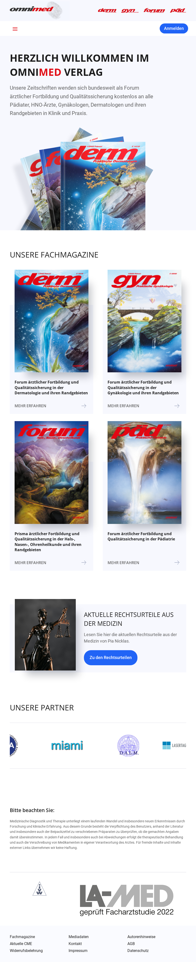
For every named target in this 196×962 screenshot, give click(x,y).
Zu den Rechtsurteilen (111, 657)
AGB (131, 944)
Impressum (78, 950)
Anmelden (174, 28)
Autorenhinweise (141, 937)
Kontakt (75, 944)
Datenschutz (138, 951)
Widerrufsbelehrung (26, 950)
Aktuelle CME (21, 944)
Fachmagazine (22, 937)
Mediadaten (79, 937)
